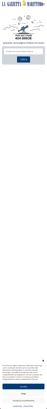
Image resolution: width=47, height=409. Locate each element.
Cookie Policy (17, 406)
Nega (23, 393)
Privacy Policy (28, 406)
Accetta (23, 386)
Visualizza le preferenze (23, 400)
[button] (43, 360)
